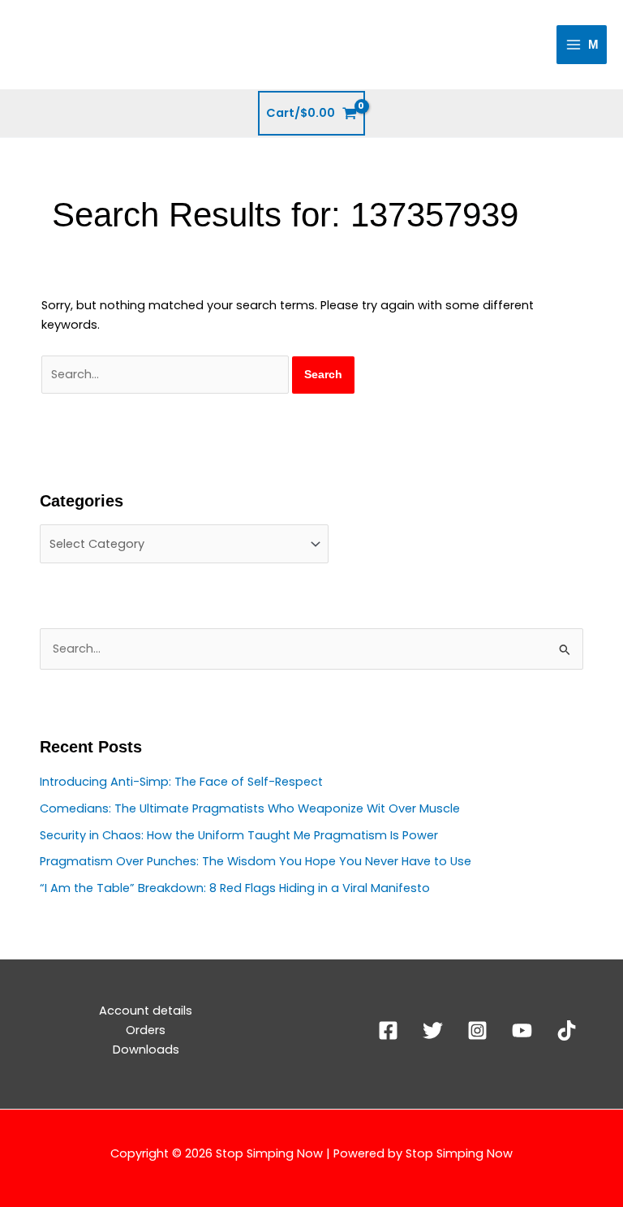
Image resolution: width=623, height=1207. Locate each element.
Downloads (146, 1049)
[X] (433, 1030)
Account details (145, 1010)
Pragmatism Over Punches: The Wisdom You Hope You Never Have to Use (255, 861)
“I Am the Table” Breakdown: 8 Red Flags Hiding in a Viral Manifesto (235, 888)
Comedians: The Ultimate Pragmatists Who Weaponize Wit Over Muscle (250, 808)
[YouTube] (522, 1030)
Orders (145, 1030)
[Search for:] (166, 374)
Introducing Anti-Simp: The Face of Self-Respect (181, 782)
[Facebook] (388, 1030)
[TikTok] (566, 1030)
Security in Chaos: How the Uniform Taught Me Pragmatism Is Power (239, 835)
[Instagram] (477, 1030)
